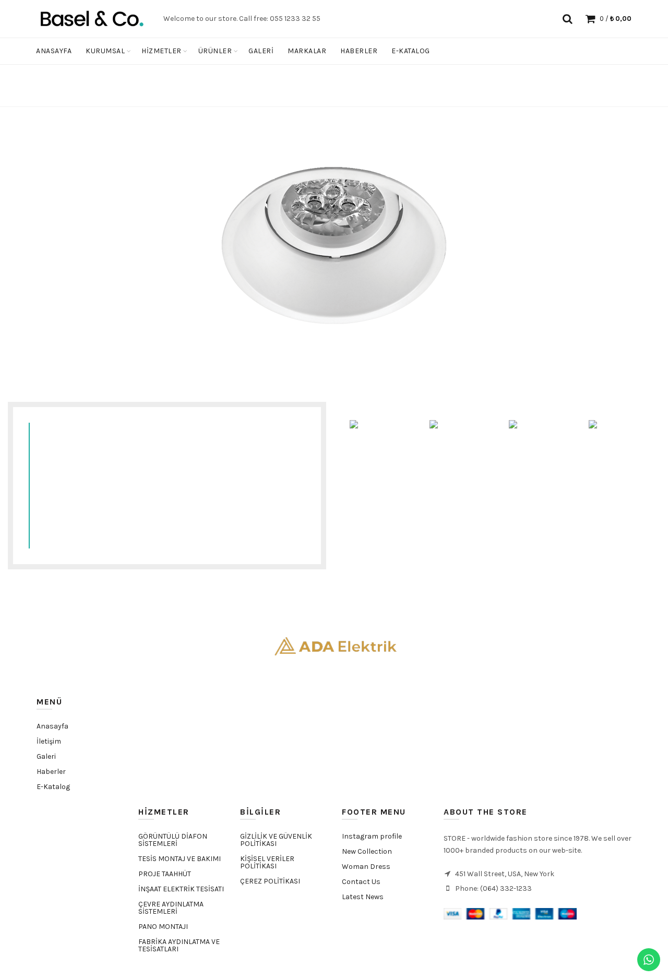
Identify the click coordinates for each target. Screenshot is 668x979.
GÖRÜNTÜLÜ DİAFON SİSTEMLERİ (172, 840)
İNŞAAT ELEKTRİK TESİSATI (181, 889)
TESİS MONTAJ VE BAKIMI (179, 858)
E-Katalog (410, 50)
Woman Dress (366, 866)
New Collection (367, 851)
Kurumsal (105, 50)
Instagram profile (372, 836)
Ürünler (215, 50)
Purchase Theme (366, 912)
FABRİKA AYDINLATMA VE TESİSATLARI (179, 945)
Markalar (307, 50)
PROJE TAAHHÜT (164, 873)
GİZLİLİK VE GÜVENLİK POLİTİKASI (276, 840)
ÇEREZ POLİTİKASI (270, 881)
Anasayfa (53, 50)
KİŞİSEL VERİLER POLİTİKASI (267, 862)
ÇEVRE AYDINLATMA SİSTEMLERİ (171, 908)
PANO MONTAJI (163, 926)
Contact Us (361, 881)
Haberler (358, 50)
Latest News (363, 896)
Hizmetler (161, 50)
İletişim (49, 741)
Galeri (260, 50)
